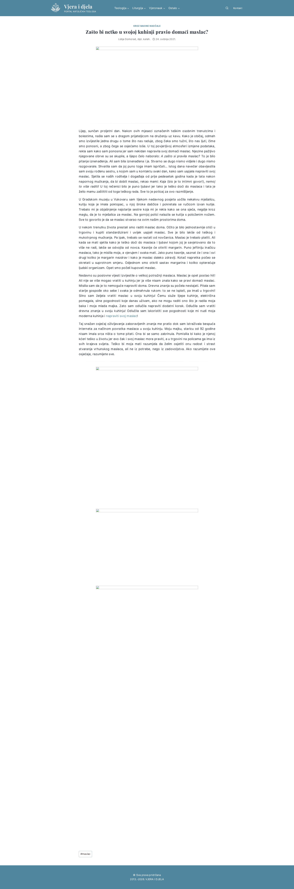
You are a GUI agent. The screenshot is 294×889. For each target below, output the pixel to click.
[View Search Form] (227, 8)
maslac (85, 853)
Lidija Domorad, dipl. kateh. (134, 39)
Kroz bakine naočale (147, 26)
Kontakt (237, 8)
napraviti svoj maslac (121, 316)
